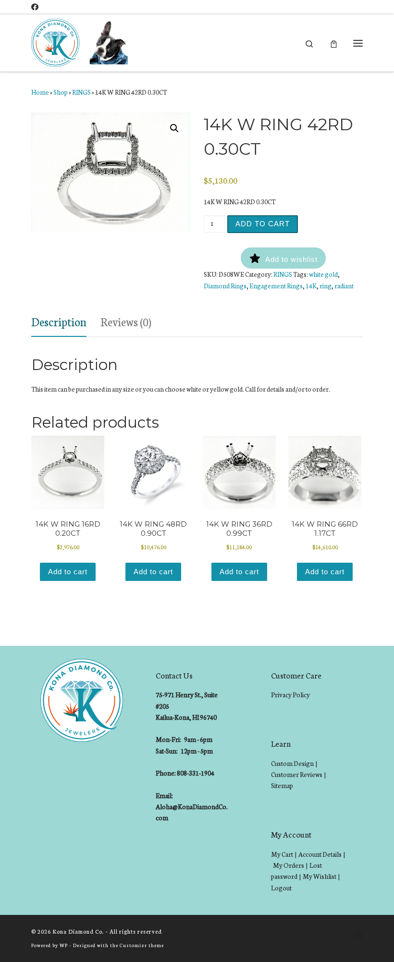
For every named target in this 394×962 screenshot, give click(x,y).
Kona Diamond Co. (78, 931)
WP (64, 945)
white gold (323, 274)
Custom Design (292, 763)
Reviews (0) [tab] (125, 321)
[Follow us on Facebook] (34, 6)
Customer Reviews (296, 774)
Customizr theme (142, 945)
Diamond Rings (225, 285)
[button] (174, 128)
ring (326, 285)
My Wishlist (319, 876)
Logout (281, 887)
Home (40, 92)
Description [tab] (58, 321)
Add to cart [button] (67, 571)
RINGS (81, 92)
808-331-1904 (195, 772)
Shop (60, 92)
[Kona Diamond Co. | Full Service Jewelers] (80, 42)
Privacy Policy (290, 694)
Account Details (320, 854)
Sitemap (282, 785)
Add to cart (262, 224)
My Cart (282, 854)
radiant (344, 285)
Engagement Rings (276, 285)
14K (311, 285)
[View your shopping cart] (333, 43)
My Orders (288, 865)
